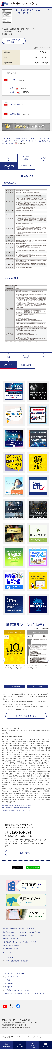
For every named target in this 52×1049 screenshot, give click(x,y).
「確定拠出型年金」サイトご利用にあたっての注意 (19, 942)
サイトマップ (7, 952)
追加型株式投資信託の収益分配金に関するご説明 (16, 805)
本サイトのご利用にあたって (12, 939)
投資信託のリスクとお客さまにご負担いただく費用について (22, 932)
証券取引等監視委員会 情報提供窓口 (16, 961)
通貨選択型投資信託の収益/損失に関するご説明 (16, 807)
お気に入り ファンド (33, 1046)
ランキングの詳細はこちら (26, 716)
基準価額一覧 (6, 1046)
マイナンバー (9, 957)
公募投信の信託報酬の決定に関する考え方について (17, 810)
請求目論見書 (15, 114)
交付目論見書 (15, 105)
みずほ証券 (8, 987)
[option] (14, 660)
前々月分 (13, 92)
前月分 (12, 88)
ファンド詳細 (15, 686)
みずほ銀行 (8, 980)
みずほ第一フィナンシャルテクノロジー (18, 990)
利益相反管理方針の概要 (11, 945)
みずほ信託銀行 (10, 983)
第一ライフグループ (11, 977)
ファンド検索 (19, 1046)
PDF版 (12, 80)
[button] (4, 660)
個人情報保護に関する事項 (11, 949)
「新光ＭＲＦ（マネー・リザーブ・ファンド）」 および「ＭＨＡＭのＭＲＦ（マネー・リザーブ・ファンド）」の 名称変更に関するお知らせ (26, 140)
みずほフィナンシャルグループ (15, 973)
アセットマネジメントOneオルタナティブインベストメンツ (24, 993)
